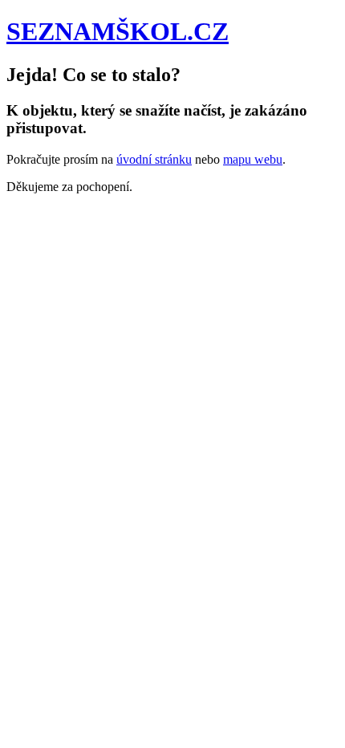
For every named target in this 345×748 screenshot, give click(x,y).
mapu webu (252, 159)
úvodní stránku (154, 159)
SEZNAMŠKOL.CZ (117, 31)
